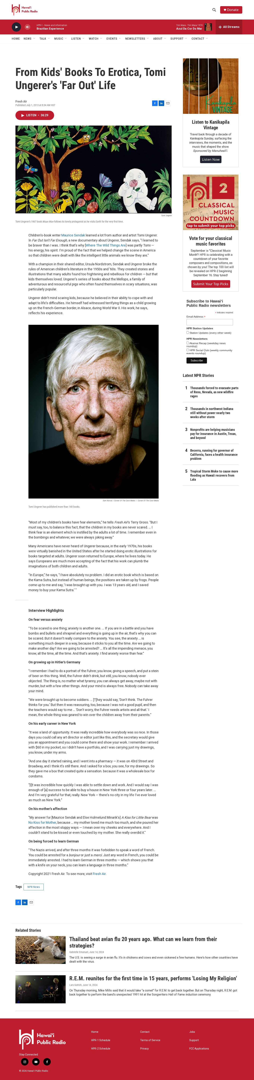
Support (194, 1040)
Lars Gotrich (75, 984)
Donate (233, 10)
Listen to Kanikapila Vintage (210, 124)
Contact (144, 1032)
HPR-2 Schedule (100, 1048)
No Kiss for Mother (42, 822)
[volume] (27, 27)
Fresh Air (99, 874)
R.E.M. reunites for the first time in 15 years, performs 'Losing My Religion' (153, 978)
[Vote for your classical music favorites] (210, 202)
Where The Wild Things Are (106, 245)
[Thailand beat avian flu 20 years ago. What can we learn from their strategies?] (40, 950)
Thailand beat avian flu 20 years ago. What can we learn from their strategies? (143, 942)
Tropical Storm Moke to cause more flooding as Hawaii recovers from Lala (214, 475)
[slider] (33, 27)
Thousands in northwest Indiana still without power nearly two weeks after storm (211, 413)
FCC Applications (199, 1048)
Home (16, 38)
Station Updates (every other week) (210, 332)
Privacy (144, 1048)
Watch (94, 38)
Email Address (196, 316)
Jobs (192, 1032)
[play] (16, 27)
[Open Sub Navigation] (34, 38)
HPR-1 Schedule (100, 1040)
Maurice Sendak (73, 235)
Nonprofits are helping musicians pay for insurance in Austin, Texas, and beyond (213, 434)
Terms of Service (150, 1040)
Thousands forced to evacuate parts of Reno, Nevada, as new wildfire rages (214, 392)
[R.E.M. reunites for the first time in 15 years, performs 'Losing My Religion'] (40, 989)
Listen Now (211, 159)
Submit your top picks (210, 284)
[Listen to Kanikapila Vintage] (210, 86)
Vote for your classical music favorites (210, 241)
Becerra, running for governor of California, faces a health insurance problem (214, 454)
